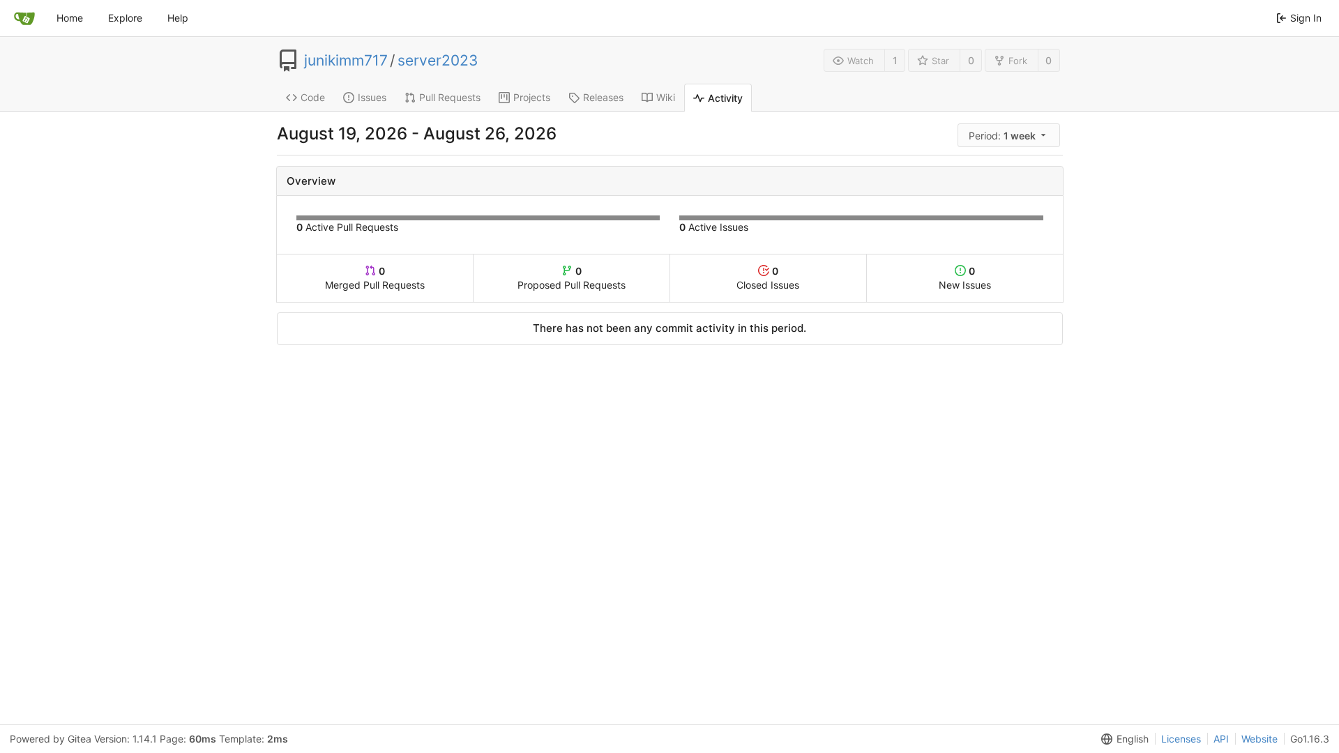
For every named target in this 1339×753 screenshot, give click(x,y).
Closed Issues (767, 278)
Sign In (1306, 18)
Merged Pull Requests (375, 278)
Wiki (665, 97)
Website (1259, 739)
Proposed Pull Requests (571, 278)
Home (69, 18)
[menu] (1010, 135)
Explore (125, 18)
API (1221, 739)
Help (177, 18)
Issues (372, 97)
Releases (603, 97)
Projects (531, 97)
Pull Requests (450, 97)
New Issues (965, 278)
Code (313, 97)
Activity (725, 98)
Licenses (1181, 739)
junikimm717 (346, 61)
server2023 (438, 61)
